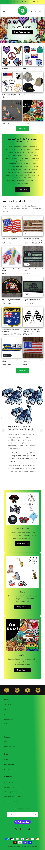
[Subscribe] (35, 814)
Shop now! (21, 544)
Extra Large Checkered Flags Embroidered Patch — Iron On (31, 330)
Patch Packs (6, 123)
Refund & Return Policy (13, 796)
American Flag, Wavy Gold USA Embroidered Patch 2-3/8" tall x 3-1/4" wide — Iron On (12, 239)
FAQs (6, 724)
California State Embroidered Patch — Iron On (31, 300)
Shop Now (22, 189)
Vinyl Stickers (9, 746)
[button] (4, 10)
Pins (24, 69)
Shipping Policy (10, 792)
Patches (5, 69)
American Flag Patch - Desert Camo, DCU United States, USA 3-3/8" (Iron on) (32, 239)
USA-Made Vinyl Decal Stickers (11, 96)
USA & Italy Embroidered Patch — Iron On (11, 269)
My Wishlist (9, 782)
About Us (8, 705)
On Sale (26, 123)
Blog (6, 714)
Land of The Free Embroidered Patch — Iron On (11, 300)
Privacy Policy (9, 787)
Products (7, 710)
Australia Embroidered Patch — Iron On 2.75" (11, 330)
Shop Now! (21, 607)
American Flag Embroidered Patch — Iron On (33, 269)
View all (22, 128)
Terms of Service (10, 801)
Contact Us (8, 719)
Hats (24, 95)
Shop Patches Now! (22, 32)
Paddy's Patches (18, 846)
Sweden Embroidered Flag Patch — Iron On (12, 361)
